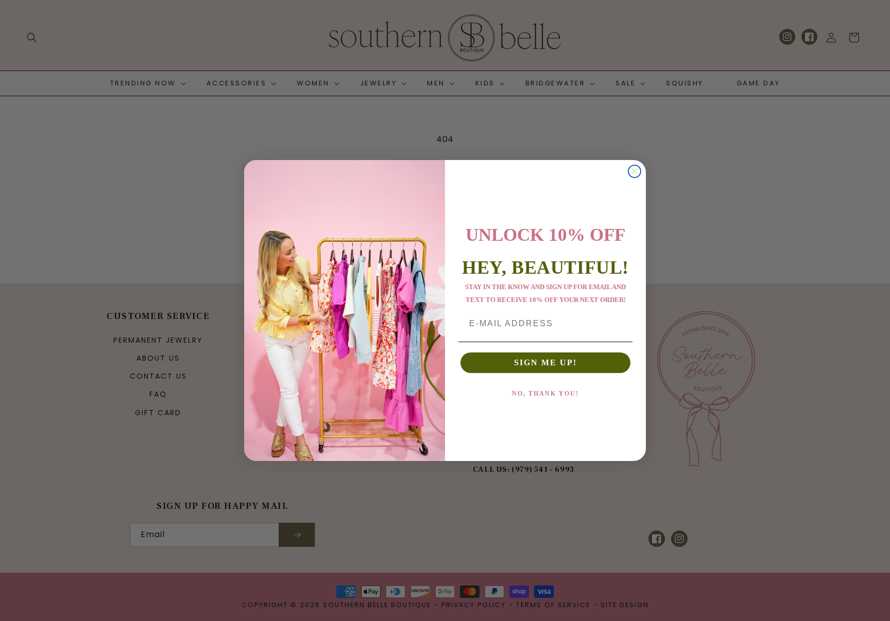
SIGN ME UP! (545, 362)
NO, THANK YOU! (545, 393)
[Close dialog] (634, 171)
